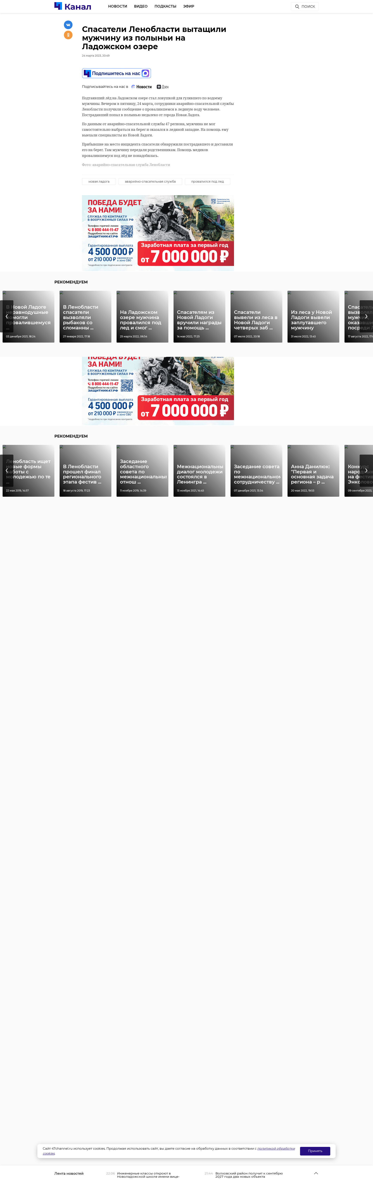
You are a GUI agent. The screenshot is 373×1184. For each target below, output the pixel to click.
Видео (141, 6)
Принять (315, 1151)
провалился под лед (207, 181)
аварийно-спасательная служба (150, 181)
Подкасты (165, 6)
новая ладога (99, 181)
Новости (117, 6)
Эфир (188, 6)
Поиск (308, 7)
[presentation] (6, 316)
